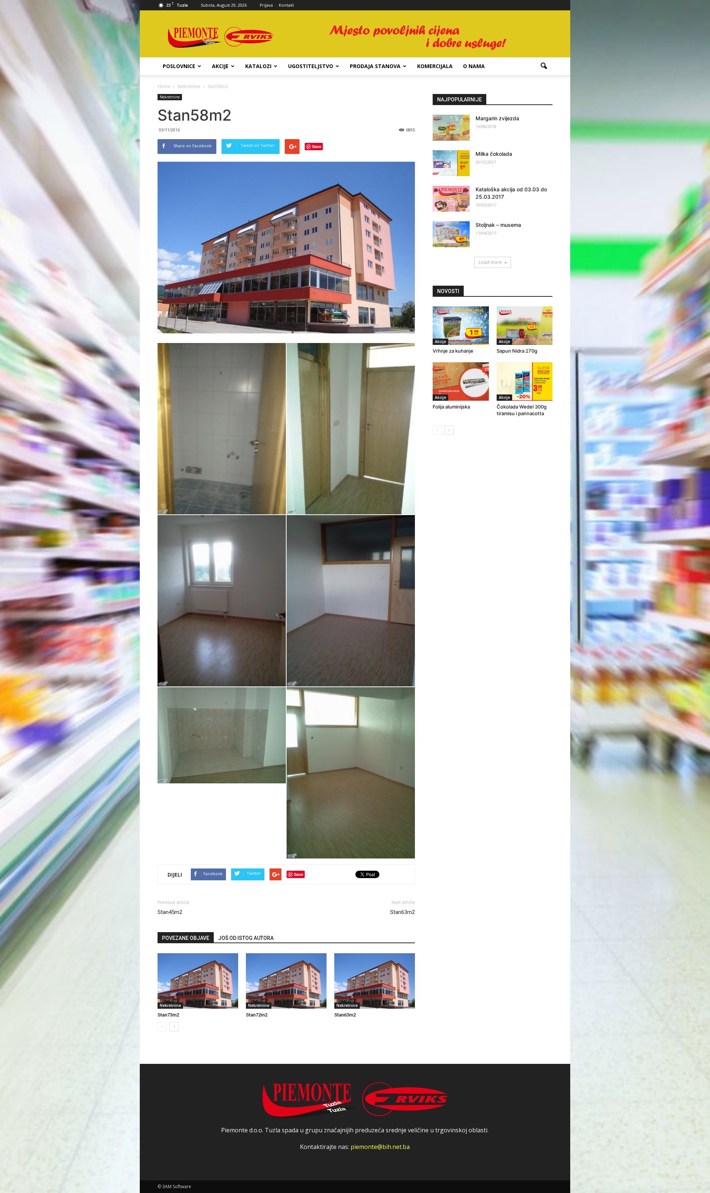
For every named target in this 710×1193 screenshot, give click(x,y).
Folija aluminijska (451, 407)
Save (316, 146)
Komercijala (435, 66)
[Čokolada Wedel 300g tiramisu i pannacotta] (525, 381)
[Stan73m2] (198, 981)
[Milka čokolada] (451, 163)
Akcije (220, 66)
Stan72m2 (256, 1015)
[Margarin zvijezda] (451, 128)
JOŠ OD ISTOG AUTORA (246, 938)
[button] (543, 66)
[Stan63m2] (374, 981)
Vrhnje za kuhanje (453, 351)
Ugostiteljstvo (310, 66)
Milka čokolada (494, 154)
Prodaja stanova (375, 66)
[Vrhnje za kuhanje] (461, 325)
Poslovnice (179, 66)
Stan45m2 (170, 912)
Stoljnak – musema (498, 225)
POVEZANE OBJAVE (185, 938)
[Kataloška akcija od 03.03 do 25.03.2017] (451, 199)
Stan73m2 (168, 1015)
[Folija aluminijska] (461, 381)
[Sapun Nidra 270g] (525, 325)
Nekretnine (170, 97)
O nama (474, 66)
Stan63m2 (402, 912)
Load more (490, 262)
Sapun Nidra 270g (517, 351)
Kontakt (286, 5)
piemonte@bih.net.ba (380, 1147)
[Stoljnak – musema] (451, 234)
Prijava (266, 5)
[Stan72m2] (286, 981)
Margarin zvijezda (497, 118)
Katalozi (258, 66)
